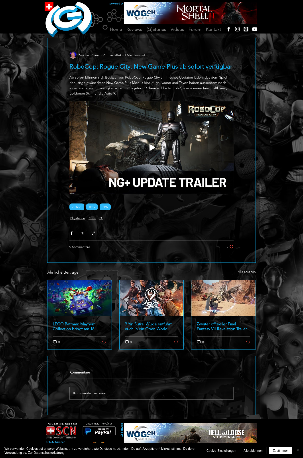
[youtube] (255, 29)
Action (76, 207)
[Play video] (151, 147)
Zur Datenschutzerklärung (46, 452)
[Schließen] (297, 450)
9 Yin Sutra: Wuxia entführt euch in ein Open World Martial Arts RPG (148, 326)
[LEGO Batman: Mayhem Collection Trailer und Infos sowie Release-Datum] (79, 298)
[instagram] (237, 29)
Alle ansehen (247, 272)
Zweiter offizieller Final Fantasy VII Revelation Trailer (222, 326)
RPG (92, 207)
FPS (105, 207)
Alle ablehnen (253, 450)
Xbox (92, 218)
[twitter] (246, 29)
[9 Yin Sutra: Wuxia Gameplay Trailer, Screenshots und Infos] (152, 298)
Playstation (77, 218)
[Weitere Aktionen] (231, 55)
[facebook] (229, 29)
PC (101, 218)
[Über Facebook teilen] (71, 233)
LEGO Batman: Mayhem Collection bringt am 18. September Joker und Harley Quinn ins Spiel (78, 326)
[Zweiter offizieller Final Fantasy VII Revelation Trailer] (223, 298)
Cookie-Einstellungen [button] (221, 450)
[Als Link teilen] (93, 233)
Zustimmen (281, 450)
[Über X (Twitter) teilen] (82, 233)
